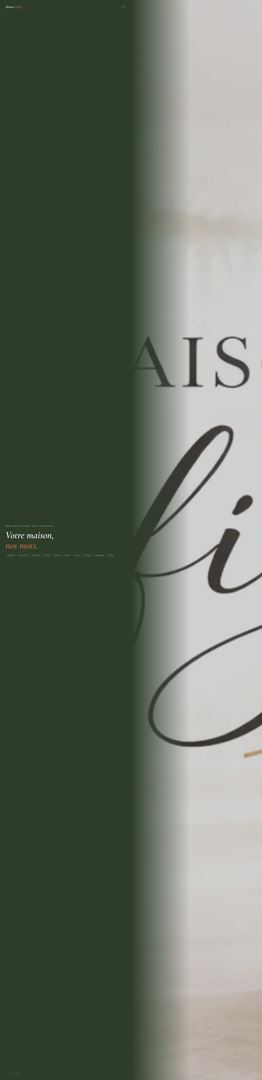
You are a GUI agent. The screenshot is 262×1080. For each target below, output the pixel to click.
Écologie (57, 555)
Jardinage (35, 555)
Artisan (77, 555)
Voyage (111, 555)
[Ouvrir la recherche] (123, 7)
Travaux (47, 555)
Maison (13, 7)
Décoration (23, 555)
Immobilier (11, 555)
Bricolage (87, 555)
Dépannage (100, 555)
